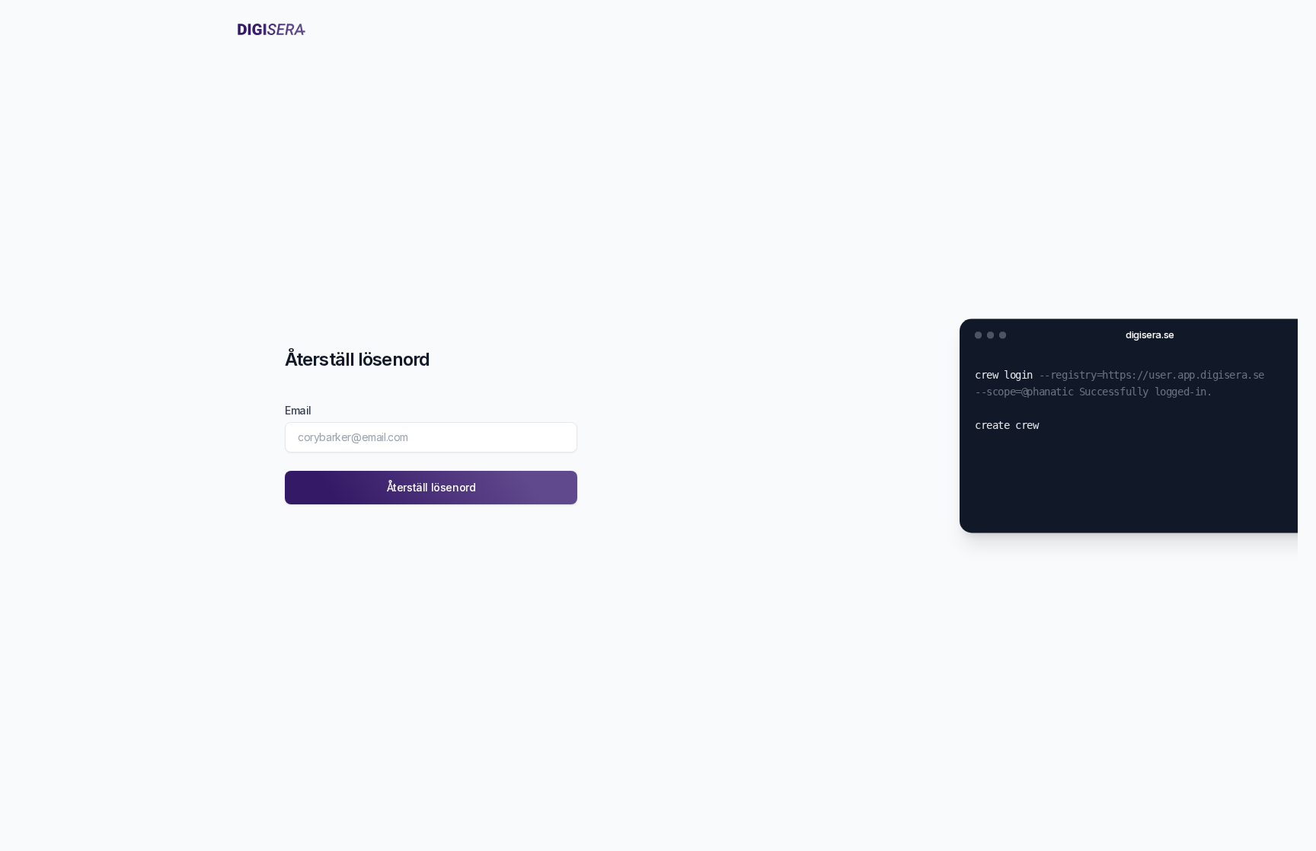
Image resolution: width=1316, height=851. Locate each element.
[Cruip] (271, 29)
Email (298, 410)
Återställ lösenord (431, 487)
